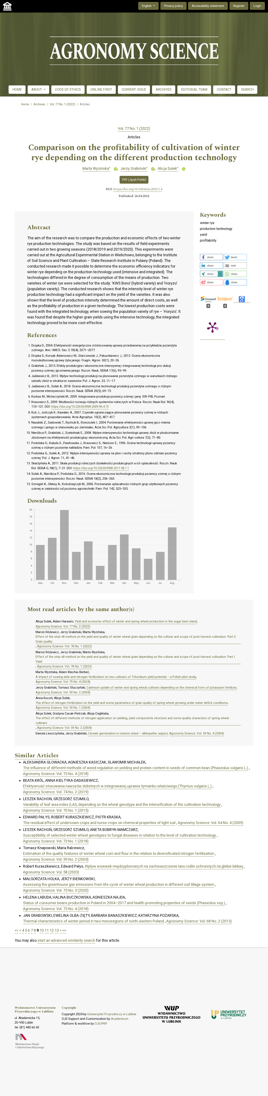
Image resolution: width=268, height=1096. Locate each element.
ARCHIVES (163, 89)
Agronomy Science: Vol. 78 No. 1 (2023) (64, 646)
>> (64, 930)
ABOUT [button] (37, 89)
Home (25, 104)
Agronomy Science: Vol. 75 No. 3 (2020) (56, 890)
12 (52, 930)
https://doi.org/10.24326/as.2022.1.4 (137, 189)
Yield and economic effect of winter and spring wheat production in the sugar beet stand (136, 621)
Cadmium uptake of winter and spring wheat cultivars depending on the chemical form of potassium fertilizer (161, 687)
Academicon (119, 1019)
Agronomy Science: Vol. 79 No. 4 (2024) (63, 682)
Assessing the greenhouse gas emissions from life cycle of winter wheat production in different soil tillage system (118, 884)
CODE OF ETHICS (68, 89)
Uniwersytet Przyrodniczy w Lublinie (111, 1014)
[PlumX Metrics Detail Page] (212, 327)
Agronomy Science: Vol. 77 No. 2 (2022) (63, 626)
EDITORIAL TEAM (194, 89)
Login (257, 6)
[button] (211, 257)
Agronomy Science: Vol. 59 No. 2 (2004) (63, 692)
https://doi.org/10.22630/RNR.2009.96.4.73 (80, 406)
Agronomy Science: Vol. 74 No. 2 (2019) (56, 792)
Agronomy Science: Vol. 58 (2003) (51, 872)
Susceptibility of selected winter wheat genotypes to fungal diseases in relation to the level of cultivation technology (119, 835)
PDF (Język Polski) (134, 179)
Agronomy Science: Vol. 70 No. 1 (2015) (56, 810)
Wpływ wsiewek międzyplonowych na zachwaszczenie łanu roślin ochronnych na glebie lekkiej (164, 866)
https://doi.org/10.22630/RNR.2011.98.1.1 (101, 468)
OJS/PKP (101, 1023)
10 (42, 930)
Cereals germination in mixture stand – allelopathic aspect (128, 733)
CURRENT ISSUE (134, 89)
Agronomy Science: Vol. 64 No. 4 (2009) (210, 822)
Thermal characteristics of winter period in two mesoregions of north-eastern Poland (93, 921)
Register (239, 6)
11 (47, 930)
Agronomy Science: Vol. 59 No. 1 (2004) (63, 708)
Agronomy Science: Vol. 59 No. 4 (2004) (196, 733)
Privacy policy (173, 6)
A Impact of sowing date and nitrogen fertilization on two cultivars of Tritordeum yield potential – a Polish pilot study (116, 677)
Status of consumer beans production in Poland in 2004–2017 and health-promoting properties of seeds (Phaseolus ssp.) (124, 903)
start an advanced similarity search (66, 940)
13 (57, 930)
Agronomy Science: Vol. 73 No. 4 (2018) (56, 773)
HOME (17, 89)
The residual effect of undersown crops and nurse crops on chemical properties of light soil (99, 822)
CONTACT (224, 89)
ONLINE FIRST (101, 89)
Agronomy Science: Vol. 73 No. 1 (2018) (56, 841)
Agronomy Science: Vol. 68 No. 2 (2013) (199, 921)
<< (16, 930)
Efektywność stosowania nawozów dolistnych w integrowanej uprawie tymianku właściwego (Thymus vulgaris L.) (117, 786)
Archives (39, 104)
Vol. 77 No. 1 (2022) (62, 104)
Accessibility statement (208, 6)
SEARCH (247, 89)
